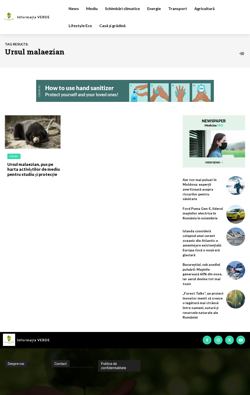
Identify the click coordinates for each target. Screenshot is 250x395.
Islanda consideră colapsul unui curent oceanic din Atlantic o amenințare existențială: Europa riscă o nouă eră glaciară (202, 243)
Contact (60, 364)
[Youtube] (240, 340)
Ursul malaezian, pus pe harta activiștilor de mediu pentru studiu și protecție (33, 169)
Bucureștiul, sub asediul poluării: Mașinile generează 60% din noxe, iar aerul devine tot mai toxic (202, 274)
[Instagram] (218, 340)
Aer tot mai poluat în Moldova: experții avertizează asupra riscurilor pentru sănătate (200, 189)
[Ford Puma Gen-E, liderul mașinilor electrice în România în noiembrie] (235, 214)
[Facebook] (207, 340)
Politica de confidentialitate (113, 366)
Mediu (14, 156)
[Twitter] (229, 340)
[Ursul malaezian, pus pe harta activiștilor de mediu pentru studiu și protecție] (33, 132)
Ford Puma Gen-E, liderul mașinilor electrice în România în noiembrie (203, 213)
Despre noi (16, 364)
